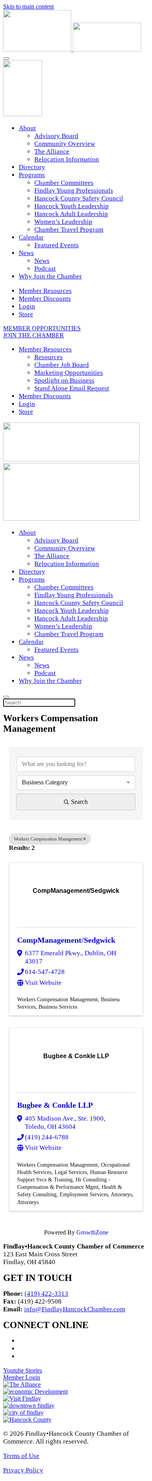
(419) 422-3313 (46, 1293)
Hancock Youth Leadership (71, 206)
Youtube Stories (22, 1370)
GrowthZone (92, 1232)
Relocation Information (66, 159)
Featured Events (56, 245)
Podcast (45, 268)
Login (27, 306)
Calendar (31, 237)
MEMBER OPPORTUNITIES (42, 328)
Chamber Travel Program (68, 229)
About (27, 128)
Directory (32, 167)
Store (26, 314)
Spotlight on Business (64, 380)
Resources (48, 357)
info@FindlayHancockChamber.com (74, 1309)
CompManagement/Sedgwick (66, 940)
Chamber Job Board (61, 365)
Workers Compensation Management (48, 839)
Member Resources (45, 290)
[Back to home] (72, 49)
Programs (32, 175)
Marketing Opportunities (68, 372)
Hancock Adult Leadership (71, 214)
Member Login (21, 1377)
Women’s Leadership (63, 221)
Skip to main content (28, 6)
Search (79, 801)
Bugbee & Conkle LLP (55, 1105)
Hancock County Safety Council (78, 198)
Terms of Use (21, 1456)
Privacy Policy (23, 1470)
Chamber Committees (64, 182)
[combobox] (76, 782)
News (26, 253)
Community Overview (64, 143)
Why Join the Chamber (50, 276)
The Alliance (51, 151)
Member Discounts (45, 298)
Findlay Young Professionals (73, 190)
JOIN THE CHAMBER (33, 335)
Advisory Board (56, 136)
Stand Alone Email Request (71, 388)
